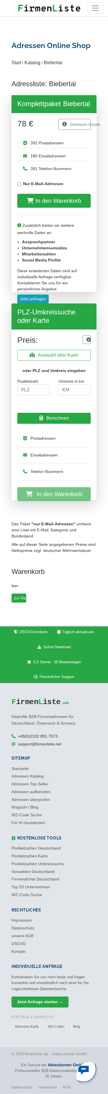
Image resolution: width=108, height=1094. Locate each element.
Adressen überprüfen (31, 800)
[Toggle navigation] (95, 8)
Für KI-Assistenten (28, 823)
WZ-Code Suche (27, 815)
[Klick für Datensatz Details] (87, 339)
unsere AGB (22, 936)
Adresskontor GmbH (66, 1065)
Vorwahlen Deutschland (33, 872)
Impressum (22, 920)
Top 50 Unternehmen (31, 887)
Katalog (32, 62)
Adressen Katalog (28, 776)
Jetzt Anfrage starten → (40, 1002)
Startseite (20, 769)
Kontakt (18, 951)
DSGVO (19, 944)
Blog (76, 1027)
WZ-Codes (56, 1027)
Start (16, 62)
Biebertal (53, 62)
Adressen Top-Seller (30, 784)
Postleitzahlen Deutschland (36, 848)
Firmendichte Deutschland (35, 879)
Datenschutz (23, 928)
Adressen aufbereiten (31, 792)
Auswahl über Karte (57, 355)
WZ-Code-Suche (27, 895)
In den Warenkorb (57, 201)
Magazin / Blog (25, 807)
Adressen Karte (27, 1027)
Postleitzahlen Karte (30, 856)
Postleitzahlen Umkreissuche (38, 864)
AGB (66, 1087)
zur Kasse (20, 598)
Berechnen (57, 418)
